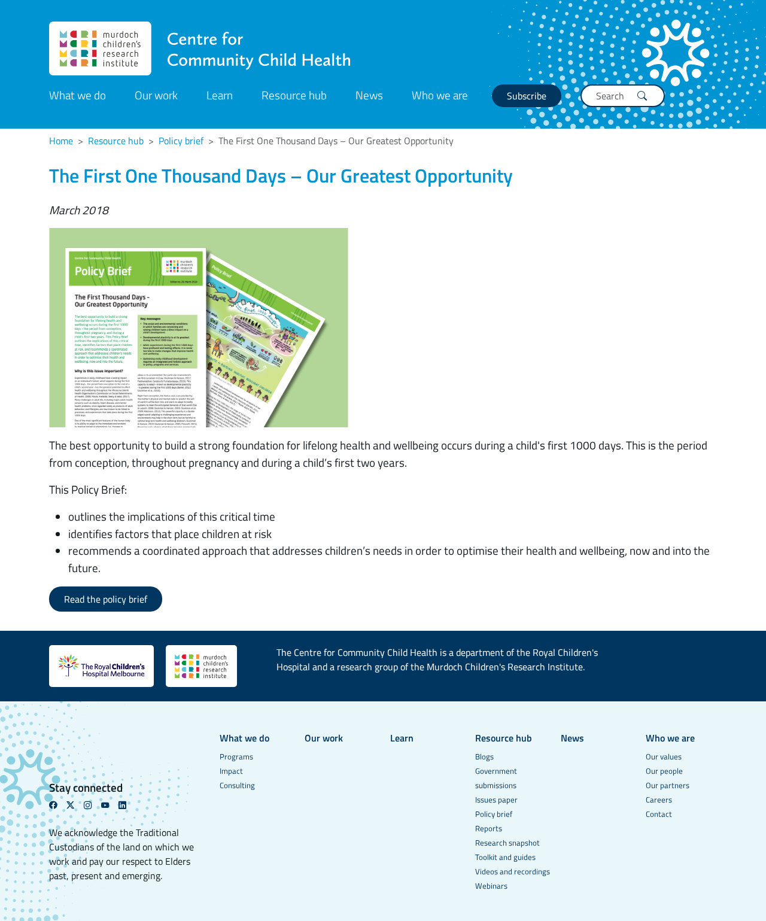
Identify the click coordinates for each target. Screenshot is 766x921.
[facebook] (57, 805)
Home (61, 140)
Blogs (484, 756)
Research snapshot (507, 843)
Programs (236, 756)
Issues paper (496, 800)
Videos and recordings (512, 871)
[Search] (642, 96)
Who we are (440, 95)
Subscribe (526, 96)
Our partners (667, 785)
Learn (219, 95)
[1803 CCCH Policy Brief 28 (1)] (198, 326)
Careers (659, 800)
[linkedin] (127, 805)
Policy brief (181, 140)
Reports (488, 828)
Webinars (491, 886)
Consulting (237, 785)
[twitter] (75, 805)
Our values (664, 756)
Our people (664, 771)
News (369, 95)
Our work (156, 95)
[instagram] (92, 805)
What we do (77, 95)
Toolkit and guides (505, 857)
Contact (659, 814)
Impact (231, 771)
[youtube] (109, 805)
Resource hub (294, 95)
